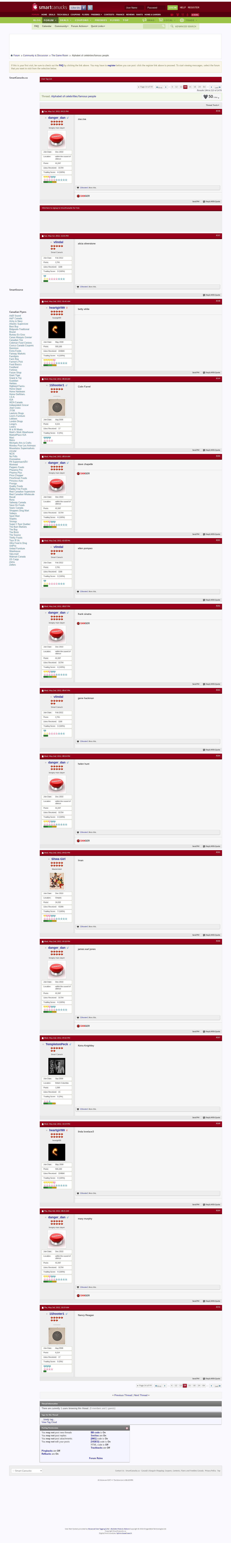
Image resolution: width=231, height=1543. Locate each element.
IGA (11, 399)
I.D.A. (12, 397)
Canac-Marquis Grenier (20, 337)
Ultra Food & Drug (18, 543)
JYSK (12, 410)
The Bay (13, 529)
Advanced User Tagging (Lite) (98, 1529)
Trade (191, 20)
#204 (218, 756)
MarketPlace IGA (17, 435)
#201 (218, 540)
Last (216, 88)
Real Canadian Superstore (22, 491)
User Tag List (46, 79)
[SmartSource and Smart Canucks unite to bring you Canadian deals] (22, 297)
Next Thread (140, 1395)
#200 (218, 456)
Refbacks (46, 1454)
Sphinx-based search (124, 1533)
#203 (218, 690)
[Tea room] (172, 14)
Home (44, 15)
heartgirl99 (57, 307)
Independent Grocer (19, 405)
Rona (11, 499)
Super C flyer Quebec (19, 524)
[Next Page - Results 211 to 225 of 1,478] (211, 87)
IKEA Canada (15, 402)
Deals (52, 15)
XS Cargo (14, 559)
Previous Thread (123, 1395)
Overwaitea (14, 459)
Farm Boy (14, 359)
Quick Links (97, 26)
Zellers (12, 564)
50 (213, 96)
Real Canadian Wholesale (21, 494)
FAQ (36, 26)
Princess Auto (16, 481)
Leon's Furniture (17, 416)
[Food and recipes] (183, 14)
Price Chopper (16, 475)
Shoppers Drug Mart (19, 510)
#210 (218, 1307)
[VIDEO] (95, 1441)
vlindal (58, 242)
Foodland (13, 367)
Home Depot (15, 389)
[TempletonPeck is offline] (57, 1066)
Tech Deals (63, 15)
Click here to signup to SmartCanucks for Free (60, 208)
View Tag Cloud (49, 1422)
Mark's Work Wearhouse (21, 432)
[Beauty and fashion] (177, 14)
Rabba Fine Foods (18, 489)
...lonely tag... (48, 1419)
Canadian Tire (16, 340)
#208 (218, 1124)
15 (190, 87)
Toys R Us (14, 540)
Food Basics (15, 364)
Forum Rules (96, 1458)
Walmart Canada (17, 556)
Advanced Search (185, 26)
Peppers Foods (16, 467)
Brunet (12, 332)
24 (199, 87)
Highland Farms (17, 386)
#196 (218, 111)
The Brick (14, 532)
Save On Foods (17, 505)
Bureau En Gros (17, 334)
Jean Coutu (14, 408)
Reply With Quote (213, 202)
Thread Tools (212, 105)
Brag (151, 20)
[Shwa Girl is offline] (57, 881)
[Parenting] (187, 14)
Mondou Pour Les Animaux (22, 445)
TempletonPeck (57, 1044)
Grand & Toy (15, 378)
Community (61, 26)
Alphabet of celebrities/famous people (73, 96)
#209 (218, 1211)
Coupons (75, 15)
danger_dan (56, 117)
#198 (218, 301)
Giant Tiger (14, 375)
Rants (139, 15)
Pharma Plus (15, 472)
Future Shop (15, 372)
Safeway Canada (17, 502)
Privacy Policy (210, 1471)
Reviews (130, 15)
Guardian (13, 380)
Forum (50, 20)
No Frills (13, 456)
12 (176, 87)
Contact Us (119, 1471)
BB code (95, 1432)
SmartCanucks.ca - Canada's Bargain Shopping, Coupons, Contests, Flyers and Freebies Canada (165, 1471)
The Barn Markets (18, 527)
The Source (15, 535)
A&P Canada (15, 318)
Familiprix (14, 356)
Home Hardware (17, 391)
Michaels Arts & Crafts (20, 443)
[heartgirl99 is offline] (57, 330)
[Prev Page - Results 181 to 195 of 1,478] (166, 87)
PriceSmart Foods (18, 478)
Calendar (46, 26)
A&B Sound (15, 315)
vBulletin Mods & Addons (120, 1529)
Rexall (12, 497)
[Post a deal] (195, 14)
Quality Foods (16, 486)
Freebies (96, 15)
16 (195, 87)
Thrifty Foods (15, 537)
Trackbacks (96, 1447)
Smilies (95, 1435)
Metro (12, 440)
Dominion (13, 348)
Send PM (195, 202)
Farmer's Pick (16, 361)
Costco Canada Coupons (21, 345)
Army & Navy (15, 321)
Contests (109, 15)
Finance (120, 15)
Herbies (13, 383)
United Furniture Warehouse (17, 549)
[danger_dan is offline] (57, 139)
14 (185, 87)
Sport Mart (14, 516)
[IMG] (93, 1438)
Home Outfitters (17, 394)
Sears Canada (16, 508)
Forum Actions (79, 26)
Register (193, 7)
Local (170, 20)
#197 (218, 236)
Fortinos (13, 370)
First (160, 88)
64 (204, 87)
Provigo (13, 483)
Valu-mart (14, 554)
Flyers (85, 15)
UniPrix (12, 546)
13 (181, 87)
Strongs (13, 521)
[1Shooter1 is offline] (57, 407)
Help (183, 7)
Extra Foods (15, 351)
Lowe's (12, 426)
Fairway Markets (17, 353)
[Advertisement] (104, 221)
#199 (218, 379)
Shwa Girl (58, 859)
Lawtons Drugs (16, 413)
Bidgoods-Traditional (19, 329)
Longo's (13, 424)
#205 (218, 852)
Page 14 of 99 (146, 87)
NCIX (12, 453)
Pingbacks (47, 1451)
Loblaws (13, 418)
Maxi (11, 437)
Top (126, 20)
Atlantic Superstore (18, 324)
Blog (37, 20)
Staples (13, 518)
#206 (218, 941)
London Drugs (16, 421)
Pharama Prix (16, 470)
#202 (218, 606)
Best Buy (13, 326)
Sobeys (13, 513)
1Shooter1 (84, 188)
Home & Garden (153, 15)
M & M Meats (16, 429)
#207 (218, 1038)
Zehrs (12, 562)
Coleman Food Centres (20, 343)
